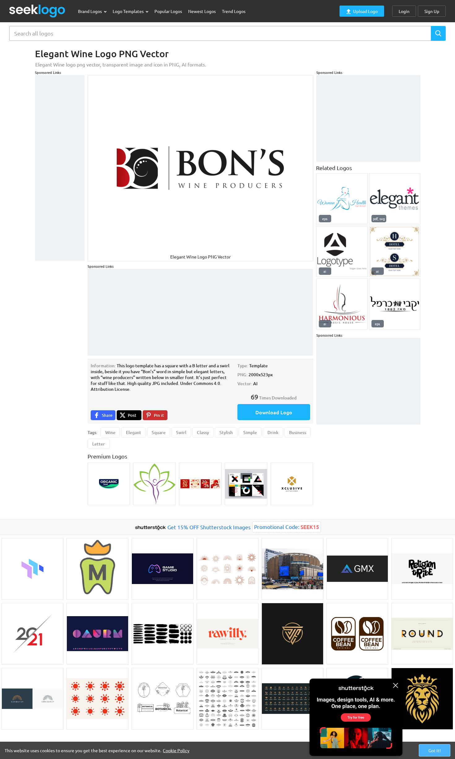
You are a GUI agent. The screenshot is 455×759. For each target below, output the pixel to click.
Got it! (434, 750)
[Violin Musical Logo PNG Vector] (342, 304)
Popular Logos (168, 11)
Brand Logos (90, 11)
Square (159, 432)
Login (404, 11)
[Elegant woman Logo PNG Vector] (342, 198)
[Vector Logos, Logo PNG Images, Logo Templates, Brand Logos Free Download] (37, 11)
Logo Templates (129, 11)
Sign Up (431, 11)
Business (297, 432)
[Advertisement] (59, 168)
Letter (98, 444)
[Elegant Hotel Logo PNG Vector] (394, 251)
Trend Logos (233, 11)
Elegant (133, 432)
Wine (110, 432)
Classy (203, 432)
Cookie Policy (176, 750)
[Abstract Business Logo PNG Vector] (342, 251)
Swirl (181, 432)
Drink (273, 432)
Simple (250, 432)
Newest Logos (202, 11)
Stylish (226, 432)
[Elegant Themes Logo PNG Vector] (394, 198)
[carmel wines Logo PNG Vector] (394, 304)
